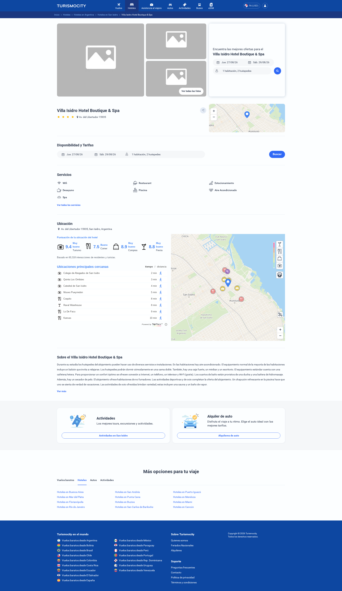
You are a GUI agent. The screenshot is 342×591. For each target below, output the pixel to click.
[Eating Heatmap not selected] (279, 251)
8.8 (152, 246)
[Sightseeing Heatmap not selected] (279, 265)
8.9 (124, 246)
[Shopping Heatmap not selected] (279, 258)
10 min (153, 318)
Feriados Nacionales (182, 545)
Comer (103, 248)
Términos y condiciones (184, 582)
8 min (154, 298)
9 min (154, 311)
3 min (154, 279)
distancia (161, 266)
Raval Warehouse (72, 305)
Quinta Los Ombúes (73, 279)
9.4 (68, 246)
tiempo (149, 266)
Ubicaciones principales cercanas (82, 267)
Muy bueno (76, 245)
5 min (154, 292)
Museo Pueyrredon (73, 292)
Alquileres (176, 550)
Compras (133, 250)
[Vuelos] (71, 5)
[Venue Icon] (59, 273)
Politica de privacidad (183, 577)
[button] (265, 6)
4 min (154, 286)
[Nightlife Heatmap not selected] (279, 244)
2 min (154, 273)
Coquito (67, 298)
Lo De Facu (69, 311)
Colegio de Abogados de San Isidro (81, 273)
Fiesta (159, 250)
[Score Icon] (60, 246)
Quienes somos (179, 540)
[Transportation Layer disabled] (279, 274)
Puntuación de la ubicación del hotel (77, 237)
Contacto (176, 572)
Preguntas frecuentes (183, 567)
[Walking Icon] (160, 273)
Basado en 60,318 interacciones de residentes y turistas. (86, 257)
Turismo (77, 250)
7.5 (96, 246)
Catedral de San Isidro (74, 286)
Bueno (104, 245)
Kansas (67, 318)
